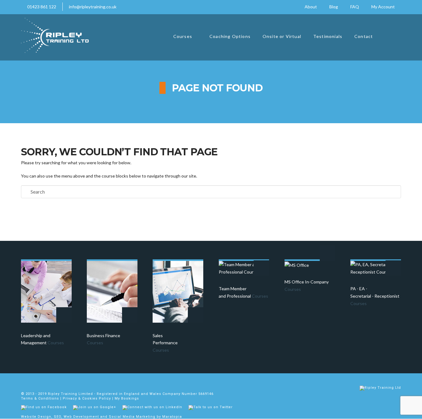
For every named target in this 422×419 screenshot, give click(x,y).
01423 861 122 (41, 6)
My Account (383, 6)
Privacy (70, 398)
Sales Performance (165, 343)
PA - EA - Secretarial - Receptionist (374, 296)
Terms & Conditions (40, 398)
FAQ (354, 6)
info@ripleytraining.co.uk (92, 6)
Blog (333, 6)
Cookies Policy (96, 398)
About (311, 6)
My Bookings (127, 398)
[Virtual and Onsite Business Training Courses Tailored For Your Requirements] (55, 35)
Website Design (36, 417)
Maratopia (172, 417)
